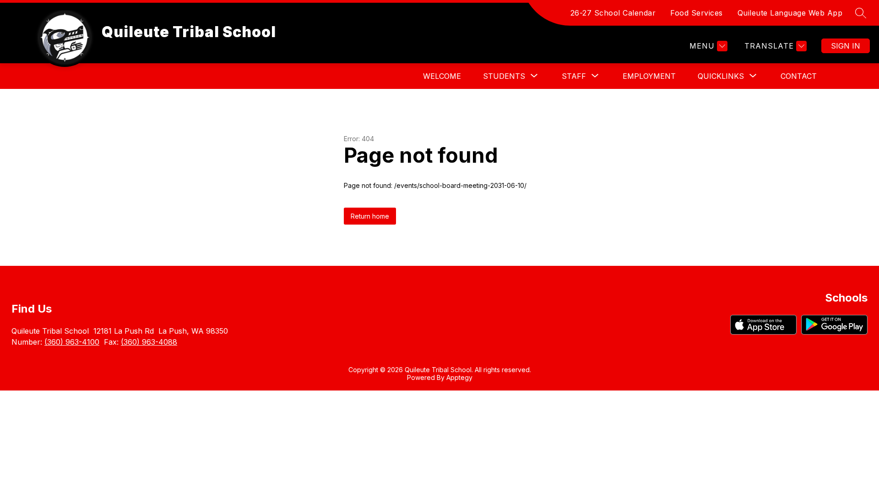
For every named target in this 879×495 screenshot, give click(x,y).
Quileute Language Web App (790, 12)
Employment (649, 76)
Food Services (696, 12)
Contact (799, 76)
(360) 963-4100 (71, 341)
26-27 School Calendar (613, 12)
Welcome (442, 76)
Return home (370, 216)
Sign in (845, 45)
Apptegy (459, 377)
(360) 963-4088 (149, 341)
